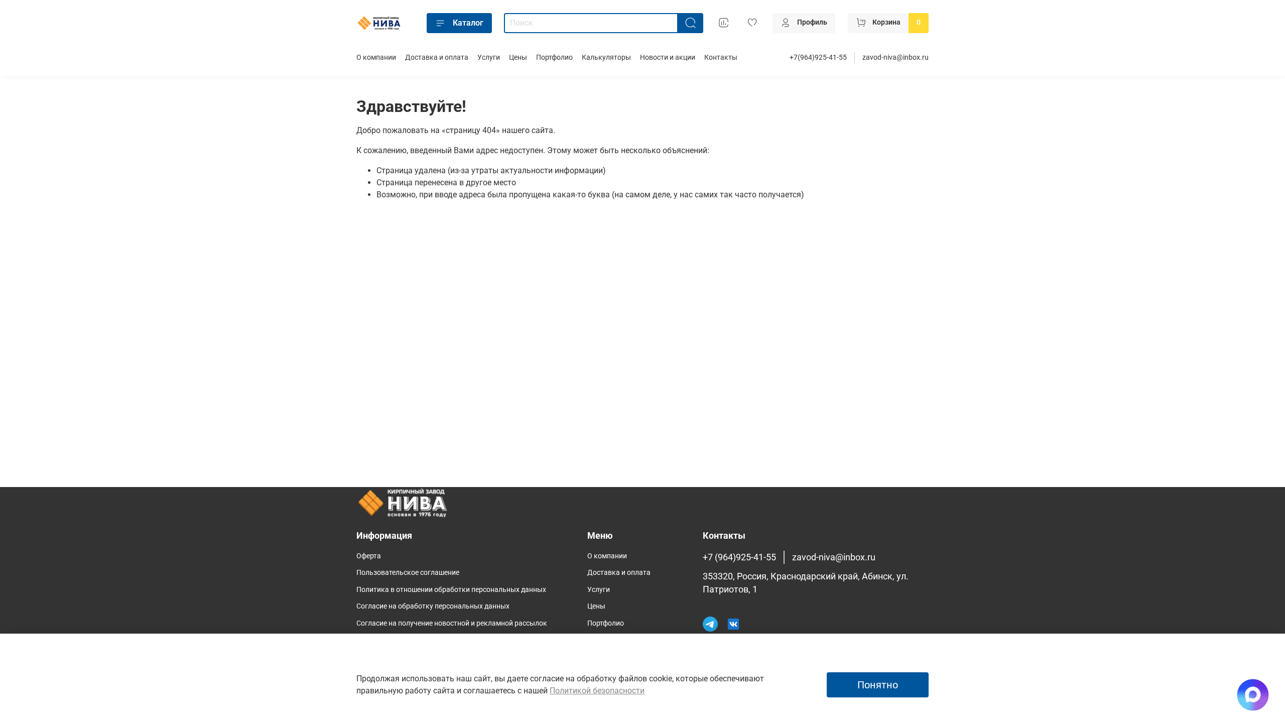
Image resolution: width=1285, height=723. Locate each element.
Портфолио (554, 57)
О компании (376, 57)
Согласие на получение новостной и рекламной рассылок (451, 623)
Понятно (877, 685)
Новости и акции (667, 57)
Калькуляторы (606, 57)
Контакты (720, 57)
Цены (518, 57)
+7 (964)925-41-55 (739, 557)
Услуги (488, 57)
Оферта (368, 556)
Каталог (468, 23)
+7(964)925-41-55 (818, 57)
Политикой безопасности (597, 690)
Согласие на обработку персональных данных (432, 606)
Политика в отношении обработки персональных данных (451, 589)
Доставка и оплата (436, 57)
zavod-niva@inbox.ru (895, 57)
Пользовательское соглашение (407, 572)
